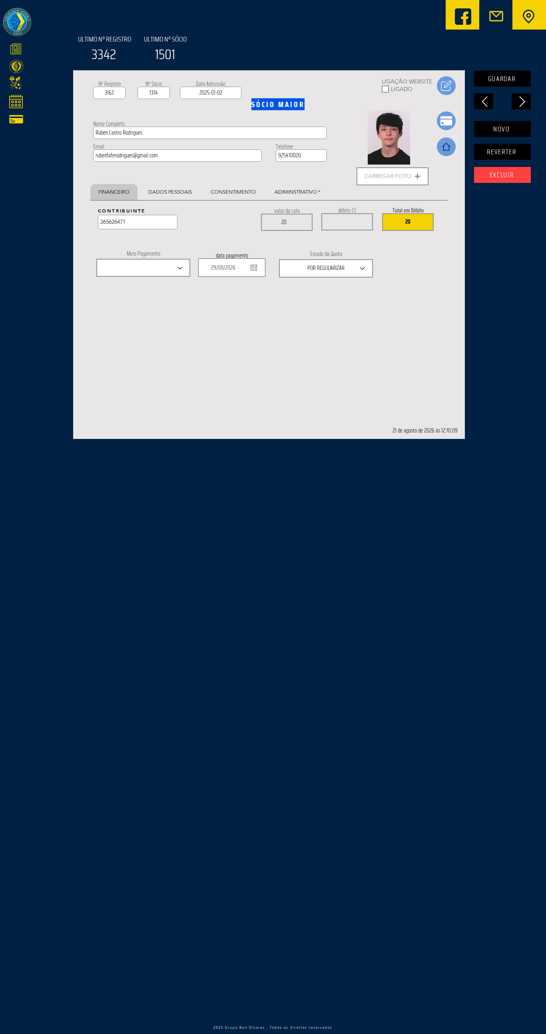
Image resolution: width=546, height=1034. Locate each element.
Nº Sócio (153, 84)
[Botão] (528, 16)
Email (98, 146)
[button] (392, 176)
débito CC (347, 210)
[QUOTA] (446, 120)
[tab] (113, 192)
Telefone (284, 146)
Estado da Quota (326, 254)
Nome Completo (109, 124)
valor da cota (287, 211)
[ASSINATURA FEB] (446, 85)
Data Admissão (210, 84)
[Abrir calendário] (254, 267)
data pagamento (232, 255)
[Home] (446, 146)
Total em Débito (408, 210)
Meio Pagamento (143, 253)
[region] (69, 50)
